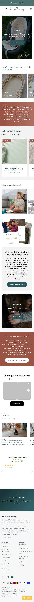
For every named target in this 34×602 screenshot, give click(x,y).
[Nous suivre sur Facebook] (3, 577)
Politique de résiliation (20, 591)
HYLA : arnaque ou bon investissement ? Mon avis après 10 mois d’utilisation (13, 442)
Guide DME (22, 562)
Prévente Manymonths (17, 3)
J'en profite (17, 317)
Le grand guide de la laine (17, 360)
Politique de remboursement (10, 593)
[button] (2, 471)
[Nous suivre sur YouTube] (12, 577)
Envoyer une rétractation (6, 550)
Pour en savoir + (7, 537)
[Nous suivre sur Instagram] (7, 577)
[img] (17, 459)
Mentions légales (6, 591)
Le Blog (21, 565)
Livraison (5, 546)
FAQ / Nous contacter (5, 570)
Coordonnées (23, 590)
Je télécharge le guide (17, 284)
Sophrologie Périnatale (5, 565)
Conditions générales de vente (10, 595)
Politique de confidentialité (9, 590)
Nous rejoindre (17, 403)
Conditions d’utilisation (8, 596)
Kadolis (14, 166)
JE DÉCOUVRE (17, 42)
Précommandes (7, 554)
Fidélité (4, 561)
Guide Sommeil (23, 548)
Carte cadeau (6, 557)
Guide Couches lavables (24, 557)
